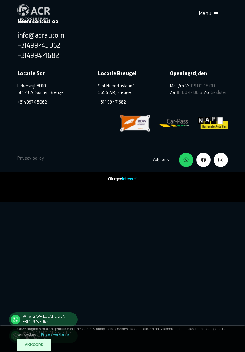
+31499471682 (38, 56)
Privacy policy (30, 158)
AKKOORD (34, 345)
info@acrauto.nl (41, 35)
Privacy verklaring (55, 334)
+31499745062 (39, 46)
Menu (205, 13)
